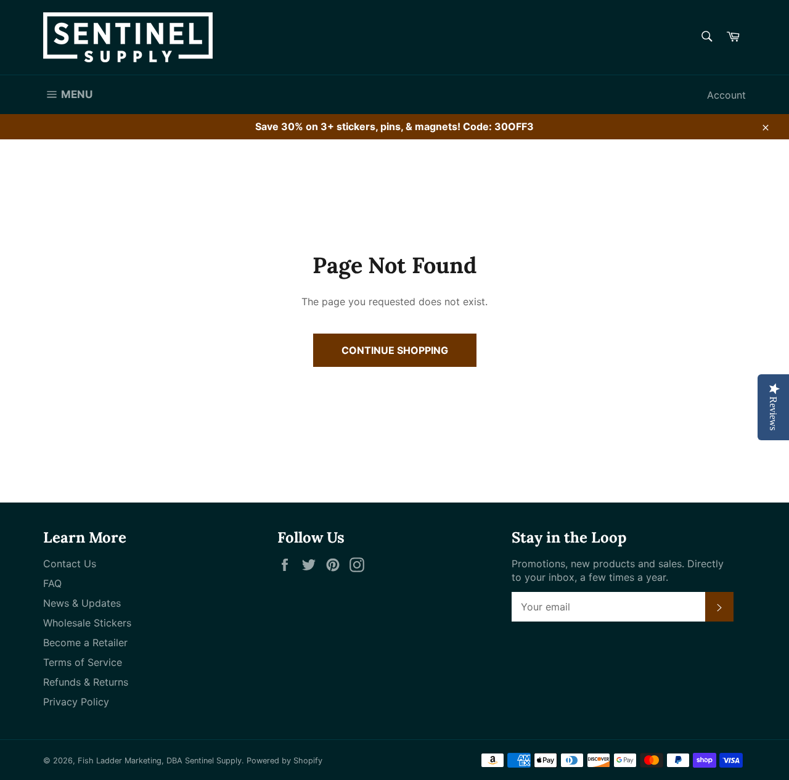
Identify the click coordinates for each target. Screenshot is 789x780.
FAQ (52, 583)
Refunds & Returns (85, 682)
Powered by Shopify (284, 760)
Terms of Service (82, 662)
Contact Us (69, 563)
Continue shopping (394, 350)
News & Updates (82, 603)
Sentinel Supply (213, 760)
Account (726, 95)
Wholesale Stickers (87, 623)
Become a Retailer (85, 642)
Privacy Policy (76, 702)
